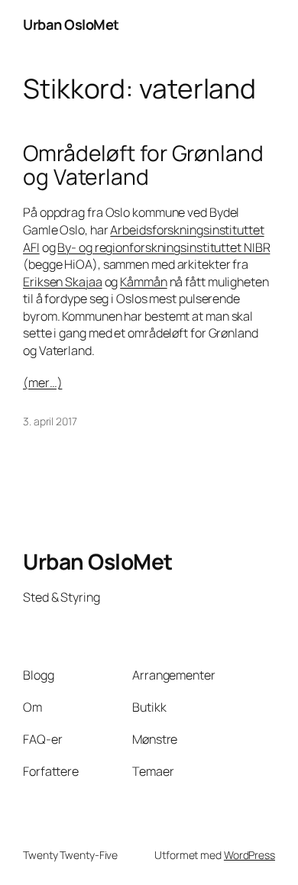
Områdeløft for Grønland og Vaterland (143, 165)
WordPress (249, 855)
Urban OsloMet (71, 24)
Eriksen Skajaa (62, 281)
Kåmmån (143, 281)
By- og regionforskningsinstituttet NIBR (163, 247)
